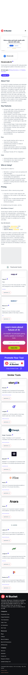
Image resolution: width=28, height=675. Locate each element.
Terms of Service (4, 672)
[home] (6, 31)
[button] (25, 30)
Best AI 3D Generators (6, 642)
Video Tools (4, 622)
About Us (3, 650)
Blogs (2, 633)
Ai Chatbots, (22, 70)
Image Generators (5, 617)
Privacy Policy (4, 670)
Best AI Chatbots (5, 639)
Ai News (3, 636)
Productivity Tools (5, 614)
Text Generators (5, 619)
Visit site (4, 75)
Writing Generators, (14, 70)
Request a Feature (5, 658)
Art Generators (4, 625)
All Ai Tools (3, 627)
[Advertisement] (14, 14)
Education (3, 71)
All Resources (4, 644)
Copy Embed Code (12, 368)
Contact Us (3, 656)
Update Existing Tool (6, 661)
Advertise (3, 653)
